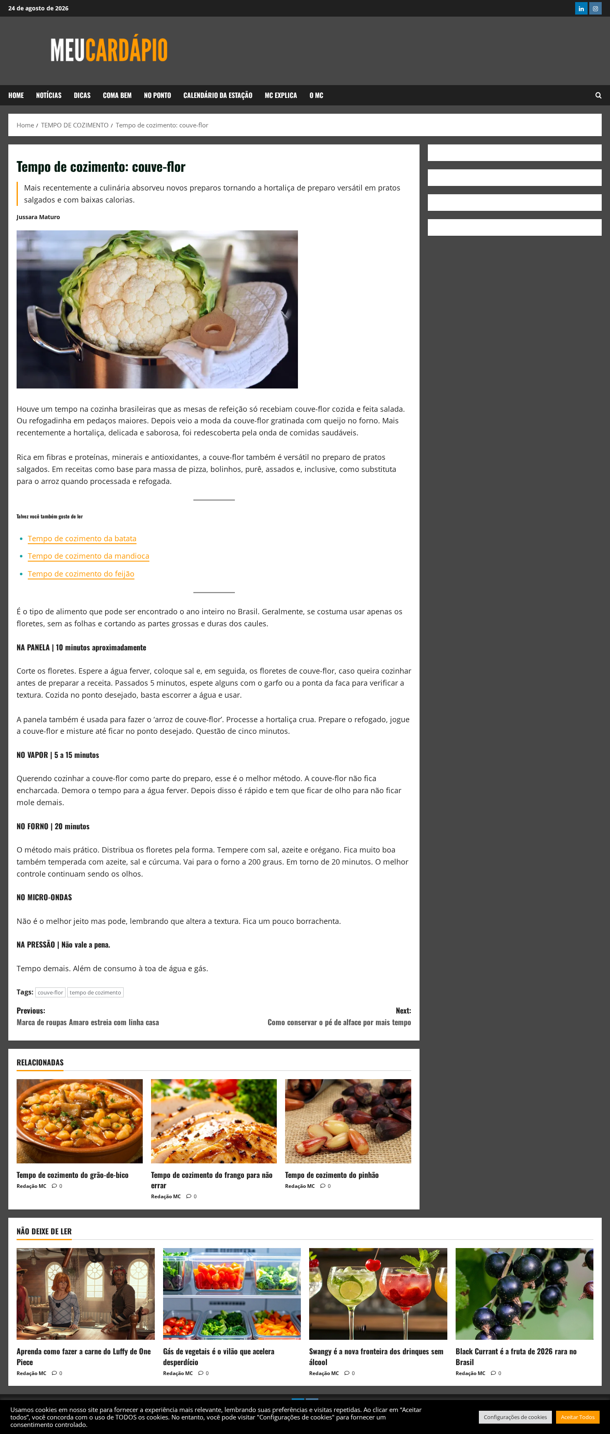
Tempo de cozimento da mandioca (88, 556)
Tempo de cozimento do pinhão (332, 1174)
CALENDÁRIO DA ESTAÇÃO (217, 95)
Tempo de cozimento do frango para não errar (212, 1179)
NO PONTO (157, 95)
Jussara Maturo (38, 217)
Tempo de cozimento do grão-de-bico (73, 1174)
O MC (316, 95)
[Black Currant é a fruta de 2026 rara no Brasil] (525, 1294)
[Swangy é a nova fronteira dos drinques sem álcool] (378, 1294)
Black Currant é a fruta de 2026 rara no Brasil (516, 1356)
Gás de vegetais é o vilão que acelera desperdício (218, 1356)
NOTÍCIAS (48, 95)
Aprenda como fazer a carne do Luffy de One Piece (84, 1356)
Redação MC (31, 1186)
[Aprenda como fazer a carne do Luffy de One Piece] (86, 1294)
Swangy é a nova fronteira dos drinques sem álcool (376, 1356)
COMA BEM (117, 95)
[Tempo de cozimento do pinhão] (348, 1121)
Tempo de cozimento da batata (82, 538)
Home (16, 95)
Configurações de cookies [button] (515, 1417)
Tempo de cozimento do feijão (81, 574)
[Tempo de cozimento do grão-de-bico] (80, 1121)
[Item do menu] (581, 8)
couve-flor (50, 992)
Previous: (88, 1016)
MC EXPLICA (281, 95)
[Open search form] (598, 95)
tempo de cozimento (95, 992)
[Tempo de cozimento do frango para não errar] (214, 1121)
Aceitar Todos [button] (578, 1417)
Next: (339, 1016)
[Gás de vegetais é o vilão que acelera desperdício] (232, 1294)
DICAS (82, 95)
